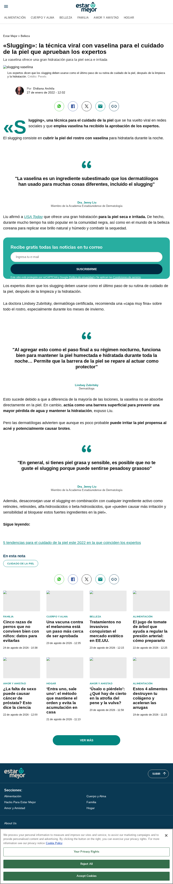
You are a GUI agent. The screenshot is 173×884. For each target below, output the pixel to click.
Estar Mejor (10, 36)
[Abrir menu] (6, 6)
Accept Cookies (86, 876)
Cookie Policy (54, 843)
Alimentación (15, 17)
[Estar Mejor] (86, 7)
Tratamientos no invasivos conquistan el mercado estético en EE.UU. (106, 631)
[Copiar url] (114, 106)
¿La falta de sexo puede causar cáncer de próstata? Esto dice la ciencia (19, 698)
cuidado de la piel (20, 563)
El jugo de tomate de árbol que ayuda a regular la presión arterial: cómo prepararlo (150, 631)
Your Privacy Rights (86, 852)
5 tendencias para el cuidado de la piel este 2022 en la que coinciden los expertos (72, 543)
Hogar (129, 17)
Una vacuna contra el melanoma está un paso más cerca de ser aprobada (64, 629)
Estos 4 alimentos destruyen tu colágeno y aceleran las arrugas (150, 698)
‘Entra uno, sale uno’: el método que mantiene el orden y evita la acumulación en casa (61, 700)
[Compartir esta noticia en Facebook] (73, 106)
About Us (10, 823)
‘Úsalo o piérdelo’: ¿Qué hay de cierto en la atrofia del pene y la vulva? (108, 696)
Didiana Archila (43, 89)
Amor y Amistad (106, 17)
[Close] (166, 835)
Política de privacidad (81, 277)
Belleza (65, 17)
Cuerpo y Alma (42, 17)
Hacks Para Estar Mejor (20, 802)
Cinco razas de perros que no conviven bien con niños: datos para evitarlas (21, 631)
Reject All (86, 864)
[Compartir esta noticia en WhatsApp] (59, 106)
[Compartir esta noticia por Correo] (100, 106)
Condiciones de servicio (127, 277)
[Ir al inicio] (14, 773)
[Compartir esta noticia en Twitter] (87, 106)
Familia (83, 17)
